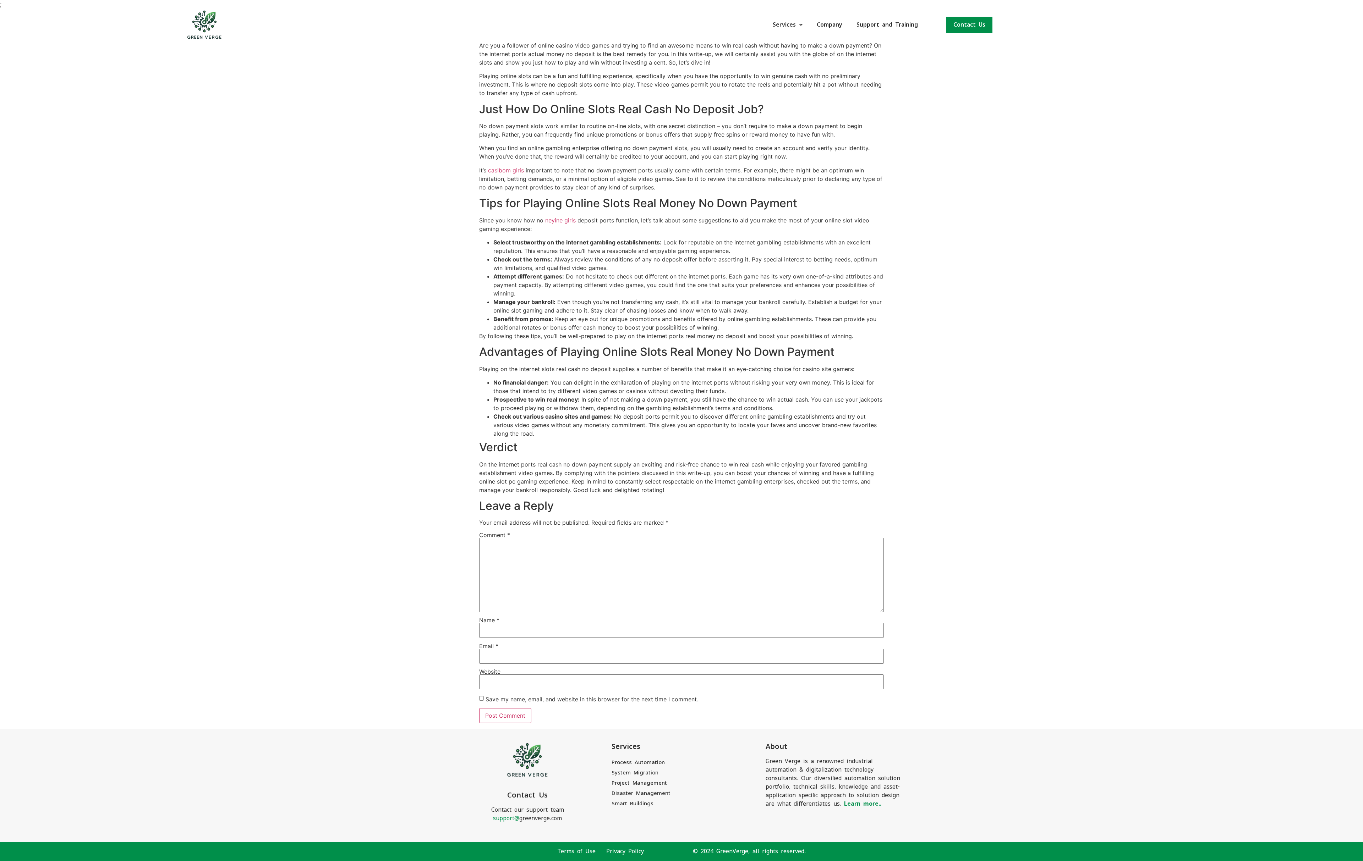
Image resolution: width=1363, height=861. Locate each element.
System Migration (635, 772)
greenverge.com (527, 818)
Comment (494, 535)
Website (489, 671)
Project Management (639, 782)
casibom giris (506, 170)
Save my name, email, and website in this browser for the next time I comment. (592, 699)
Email (488, 646)
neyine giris (560, 220)
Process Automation (638, 762)
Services (784, 24)
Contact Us (969, 24)
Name (489, 620)
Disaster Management (641, 793)
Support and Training (887, 24)
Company (829, 24)
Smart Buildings (632, 803)
